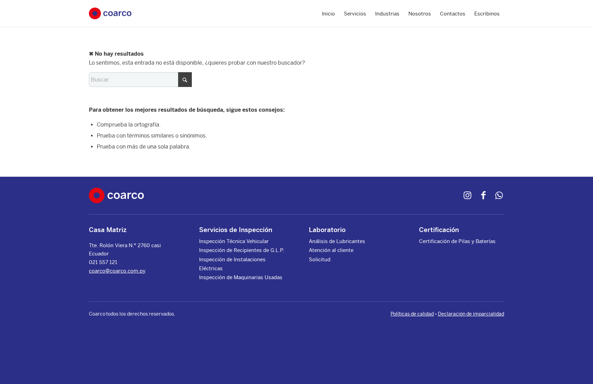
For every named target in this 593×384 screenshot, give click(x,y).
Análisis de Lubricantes (337, 241)
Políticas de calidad (412, 314)
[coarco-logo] (110, 14)
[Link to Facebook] (483, 195)
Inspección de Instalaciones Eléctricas (232, 263)
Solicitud (319, 259)
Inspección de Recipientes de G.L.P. (241, 250)
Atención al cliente (331, 250)
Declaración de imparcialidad (471, 314)
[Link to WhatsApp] (499, 195)
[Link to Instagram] (467, 195)
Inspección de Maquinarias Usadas (240, 277)
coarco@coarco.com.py (117, 271)
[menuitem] (328, 13)
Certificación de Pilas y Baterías (457, 241)
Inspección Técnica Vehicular (234, 241)
